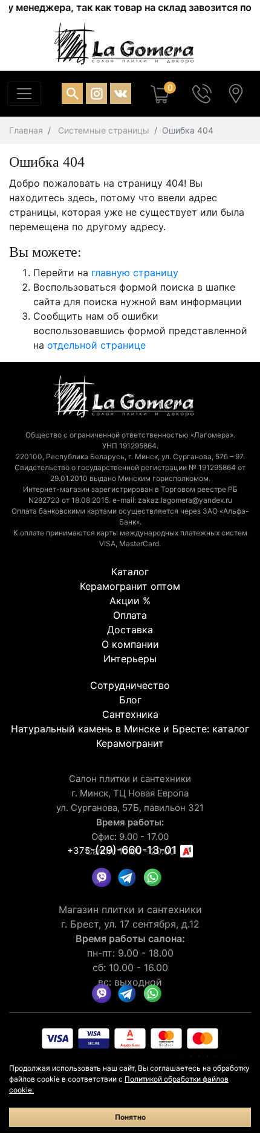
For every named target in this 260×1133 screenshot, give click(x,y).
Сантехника (130, 714)
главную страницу (134, 272)
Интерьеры (130, 659)
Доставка (130, 630)
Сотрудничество (130, 685)
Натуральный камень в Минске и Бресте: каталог (130, 729)
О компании (130, 644)
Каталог (130, 572)
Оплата (130, 615)
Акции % (130, 601)
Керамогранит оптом (130, 586)
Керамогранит (130, 743)
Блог (130, 700)
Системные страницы (103, 130)
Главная (26, 130)
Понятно (130, 1117)
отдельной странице (96, 345)
